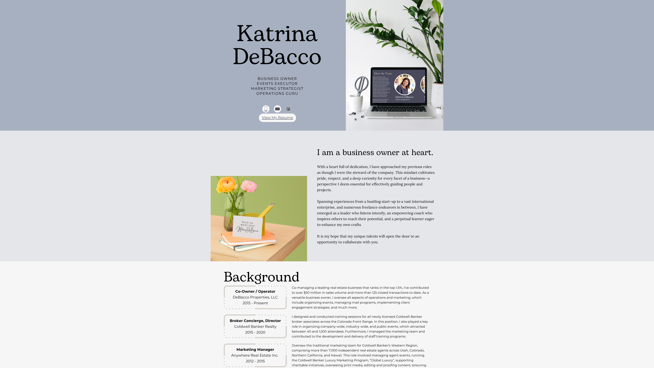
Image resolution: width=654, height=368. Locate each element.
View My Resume (277, 118)
